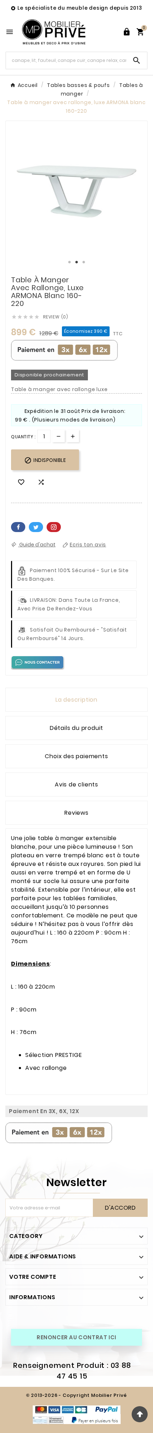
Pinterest (54, 527)
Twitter (36, 527)
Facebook (18, 527)
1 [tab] (69, 262)
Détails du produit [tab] (76, 728)
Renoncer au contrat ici (76, 1337)
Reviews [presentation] (76, 813)
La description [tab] (76, 700)
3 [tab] (83, 262)
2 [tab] (76, 262)
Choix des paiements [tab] (76, 756)
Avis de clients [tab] (76, 784)
